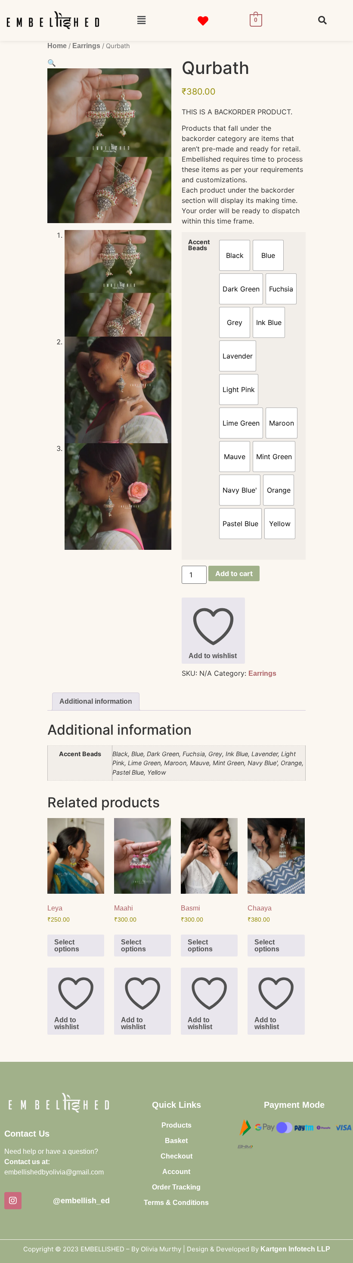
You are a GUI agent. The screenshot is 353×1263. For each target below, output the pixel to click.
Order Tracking (176, 1187)
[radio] (235, 255)
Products (176, 1125)
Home (57, 45)
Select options (66, 945)
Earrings (86, 45)
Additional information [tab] (95, 701)
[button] (141, 20)
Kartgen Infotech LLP (295, 1249)
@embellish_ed (81, 1200)
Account (176, 1171)
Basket (176, 1140)
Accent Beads (199, 245)
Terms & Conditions (176, 1202)
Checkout (176, 1156)
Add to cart (234, 573)
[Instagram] (13, 1200)
